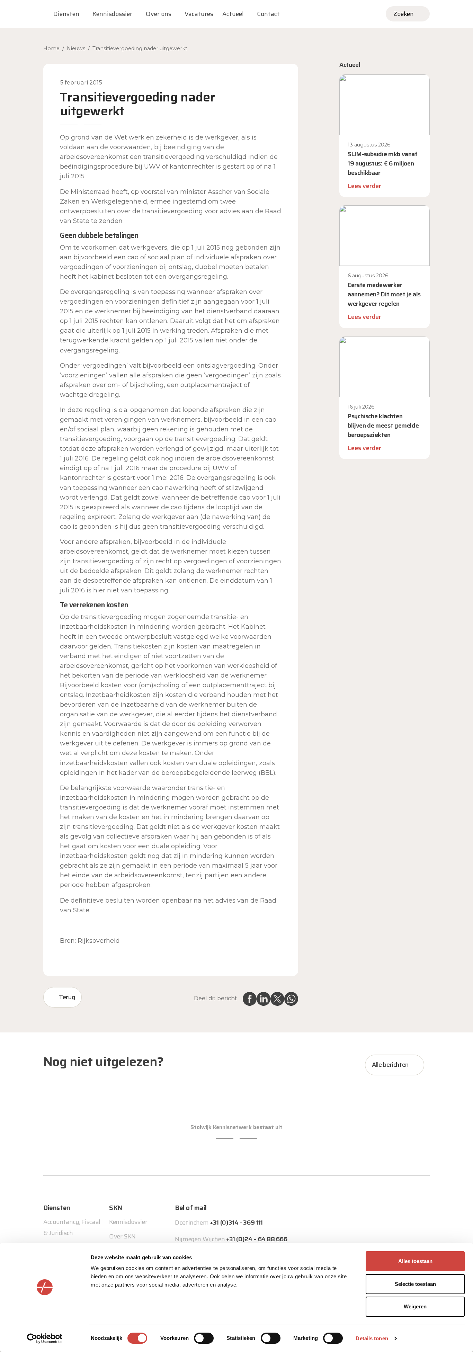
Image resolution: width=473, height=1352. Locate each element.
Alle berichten (390, 1064)
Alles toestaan (415, 1261)
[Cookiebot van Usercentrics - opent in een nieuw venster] (45, 1338)
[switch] (204, 1338)
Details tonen (372, 1338)
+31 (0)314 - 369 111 (236, 1222)
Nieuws (76, 48)
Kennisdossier (128, 1222)
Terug (67, 997)
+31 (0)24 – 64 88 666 (256, 1239)
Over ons (158, 14)
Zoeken (403, 14)
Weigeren (415, 1306)
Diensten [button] (66, 14)
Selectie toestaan (415, 1284)
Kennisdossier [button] (112, 14)
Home (51, 48)
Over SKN (122, 1236)
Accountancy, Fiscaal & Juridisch (71, 1227)
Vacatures (199, 14)
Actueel (233, 14)
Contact (268, 14)
